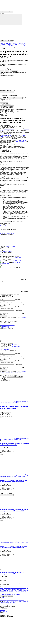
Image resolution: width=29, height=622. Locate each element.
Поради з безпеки (4, 226)
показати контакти (9, 129)
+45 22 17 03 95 (17, 260)
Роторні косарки (8, 590)
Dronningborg (7, 44)
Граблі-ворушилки (18, 590)
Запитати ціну (4, 103)
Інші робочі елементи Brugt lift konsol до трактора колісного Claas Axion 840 (13, 480)
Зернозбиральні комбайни (16, 588)
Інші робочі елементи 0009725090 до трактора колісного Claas (12, 573)
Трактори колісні (4, 588)
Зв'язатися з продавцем (7, 92)
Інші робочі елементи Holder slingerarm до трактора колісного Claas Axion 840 (14, 510)
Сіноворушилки (10, 591)
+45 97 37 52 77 (17, 262)
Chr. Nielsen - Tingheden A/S (7, 233)
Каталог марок (18, 601)
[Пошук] (11, 19)
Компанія (17, 299)
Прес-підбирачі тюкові (20, 591)
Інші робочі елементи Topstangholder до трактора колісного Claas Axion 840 (13, 546)
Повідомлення (18, 310)
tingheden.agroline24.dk (6, 251)
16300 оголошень (10, 246)
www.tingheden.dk (4, 263)
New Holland (8, 45)
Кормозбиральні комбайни (11, 589)
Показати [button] (10, 257)
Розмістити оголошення (7, 494)
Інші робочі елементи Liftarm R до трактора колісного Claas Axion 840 (14, 444)
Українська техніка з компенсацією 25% (14, 602)
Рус (3, 597)
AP (23, 43)
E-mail (17, 306)
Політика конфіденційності (17, 600)
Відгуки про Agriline (9, 601)
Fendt (13, 44)
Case (25, 43)
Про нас (2, 594)
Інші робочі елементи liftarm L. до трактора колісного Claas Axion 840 (14, 407)
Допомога (7, 594)
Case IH (2, 44)
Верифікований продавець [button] (7, 234)
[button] (14, 33)
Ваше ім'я (18, 298)
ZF (12, 45)
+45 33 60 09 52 (17, 257)
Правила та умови (5, 600)
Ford (16, 44)
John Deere (20, 44)
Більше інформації (5, 349)
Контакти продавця (15, 594)
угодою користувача (16, 318)
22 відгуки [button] (2, 250)
